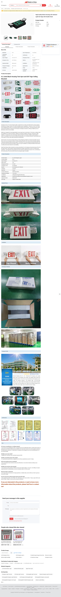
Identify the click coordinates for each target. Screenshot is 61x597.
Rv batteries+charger (34, 557)
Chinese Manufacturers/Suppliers (20, 586)
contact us (45, 10)
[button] (37, 47)
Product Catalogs (18, 552)
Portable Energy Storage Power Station (37, 555)
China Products (10, 586)
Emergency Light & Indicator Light (16, 8)
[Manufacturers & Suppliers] (31, 2)
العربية (44, 588)
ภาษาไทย (56, 588)
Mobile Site (28, 587)
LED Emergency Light (20, 555)
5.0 (47, 46)
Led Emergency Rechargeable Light (26, 577)
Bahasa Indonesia (34, 589)
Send (11, 518)
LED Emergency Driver (5, 555)
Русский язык (26, 588)
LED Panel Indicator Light (6, 568)
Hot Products (5, 586)
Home (2, 8)
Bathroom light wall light (5, 557)
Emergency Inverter (48, 557)
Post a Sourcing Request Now (16, 520)
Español (13, 588)
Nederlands (39, 588)
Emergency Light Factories (7, 574)
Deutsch (35, 588)
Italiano (31, 588)
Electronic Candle (48, 555)
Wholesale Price (35, 586)
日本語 (50, 588)
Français (21, 588)
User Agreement (37, 592)
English (9, 588)
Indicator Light (25, 8)
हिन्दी (53, 588)
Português (17, 588)
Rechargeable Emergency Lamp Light (42, 577)
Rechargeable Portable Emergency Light (25, 579)
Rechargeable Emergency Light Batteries (9, 577)
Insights (33, 587)
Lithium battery (19, 557)
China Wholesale (29, 586)
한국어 (47, 588)
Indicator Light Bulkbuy (40, 579)
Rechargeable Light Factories (31, 574)
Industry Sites (42, 586)
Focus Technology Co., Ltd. (22, 592)
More (2, 582)
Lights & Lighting (7, 8)
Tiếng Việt (28, 589)
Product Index (54, 586)
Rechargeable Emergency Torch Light (9, 579)
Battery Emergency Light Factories (46, 574)
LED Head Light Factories (19, 574)
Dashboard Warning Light (18, 568)
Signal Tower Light (29, 568)
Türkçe (25, 589)
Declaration (43, 592)
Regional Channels (48, 586)
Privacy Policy (48, 592)
